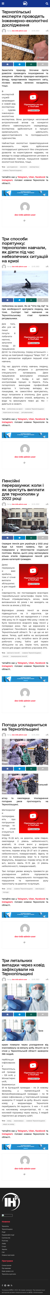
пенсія (5, 656)
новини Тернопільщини (12, 170)
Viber (31, 177)
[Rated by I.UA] (7, 1216)
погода (5, 892)
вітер (9, 889)
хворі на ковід (8, 1124)
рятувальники (27, 412)
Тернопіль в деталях (9, 1274)
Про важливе (6, 1268)
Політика (5, 1241)
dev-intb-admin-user (19, 31)
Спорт (4, 1246)
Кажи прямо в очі (7, 1271)
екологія (23, 167)
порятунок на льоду (11, 412)
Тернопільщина (7, 1229)
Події (3, 1232)
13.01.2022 (35, 31)
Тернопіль (5, 1226)
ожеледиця (39, 889)
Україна (4, 1249)
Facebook (40, 177)
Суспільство (6, 1238)
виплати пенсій (13, 653)
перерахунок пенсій (19, 656)
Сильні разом (6, 1265)
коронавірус (19, 1121)
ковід (9, 1121)
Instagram (7, 180)
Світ (3, 1252)
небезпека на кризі (15, 409)
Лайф (4, 1243)
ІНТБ (11, 1290)
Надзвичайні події (8, 1235)
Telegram (22, 177)
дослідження (12, 167)
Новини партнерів (8, 1255)
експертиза (34, 167)
